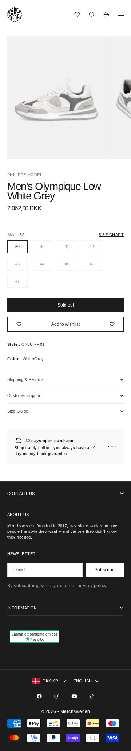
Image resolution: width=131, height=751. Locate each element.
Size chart (111, 234)
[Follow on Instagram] (57, 696)
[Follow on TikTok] (92, 696)
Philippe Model (24, 174)
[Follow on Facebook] (39, 696)
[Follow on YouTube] (74, 696)
